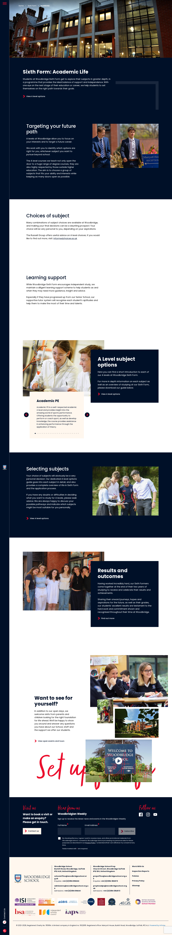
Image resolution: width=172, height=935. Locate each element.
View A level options (35, 96)
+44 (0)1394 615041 (72, 891)
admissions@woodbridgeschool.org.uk (71, 887)
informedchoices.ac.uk (65, 239)
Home (21, 6)
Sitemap (136, 886)
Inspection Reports (140, 871)
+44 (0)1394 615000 (70, 881)
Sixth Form (32, 6)
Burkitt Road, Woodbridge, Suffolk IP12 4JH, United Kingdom (69, 870)
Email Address (91, 825)
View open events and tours (51, 741)
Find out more (107, 618)
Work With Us (138, 866)
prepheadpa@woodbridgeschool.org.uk (110, 887)
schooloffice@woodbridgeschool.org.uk (70, 877)
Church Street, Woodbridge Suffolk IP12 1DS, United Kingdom (109, 870)
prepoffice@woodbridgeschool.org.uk (110, 877)
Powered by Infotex (157, 925)
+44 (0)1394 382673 (109, 881)
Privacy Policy (90, 843)
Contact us (33, 831)
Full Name (62, 825)
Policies (135, 876)
